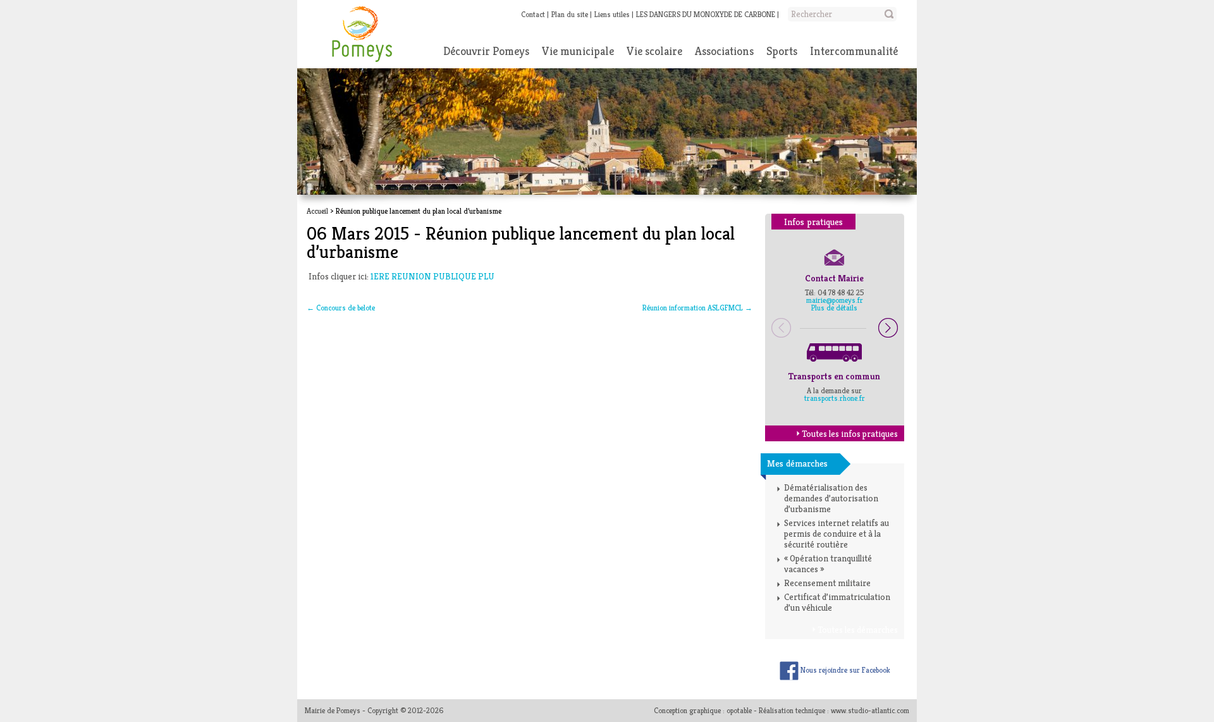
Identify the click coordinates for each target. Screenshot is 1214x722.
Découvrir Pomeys (486, 51)
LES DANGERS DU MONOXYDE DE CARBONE (705, 14)
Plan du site (569, 14)
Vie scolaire (654, 51)
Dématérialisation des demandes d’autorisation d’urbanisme (831, 498)
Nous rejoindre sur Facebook (844, 670)
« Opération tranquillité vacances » (828, 564)
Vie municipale (578, 51)
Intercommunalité (854, 51)
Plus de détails (834, 307)
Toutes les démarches (858, 629)
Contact (533, 14)
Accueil (317, 211)
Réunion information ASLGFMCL (697, 307)
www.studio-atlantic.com (870, 710)
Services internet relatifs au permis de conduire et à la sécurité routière (836, 533)
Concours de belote (341, 307)
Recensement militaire (827, 583)
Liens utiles (612, 14)
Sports (781, 51)
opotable (739, 710)
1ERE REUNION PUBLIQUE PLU (432, 276)
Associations (724, 51)
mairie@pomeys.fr (834, 300)
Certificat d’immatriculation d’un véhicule (837, 602)
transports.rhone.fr (834, 398)
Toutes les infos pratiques (850, 433)
